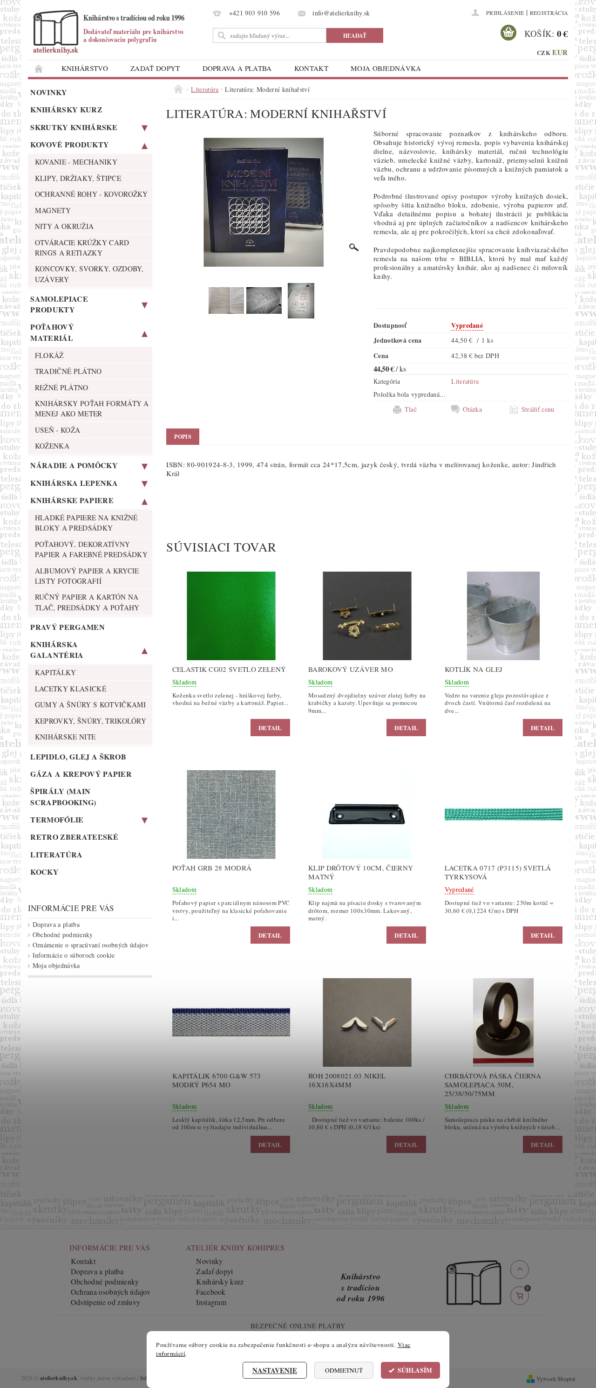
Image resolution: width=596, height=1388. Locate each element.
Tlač (411, 409)
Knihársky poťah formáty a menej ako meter (92, 408)
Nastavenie (274, 1370)
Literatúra (56, 854)
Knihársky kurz (66, 109)
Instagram (211, 1302)
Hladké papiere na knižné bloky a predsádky (86, 522)
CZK (543, 52)
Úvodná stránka (39, 68)
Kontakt (311, 68)
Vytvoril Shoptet (555, 1378)
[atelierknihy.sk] (119, 31)
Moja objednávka (386, 68)
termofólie (56, 819)
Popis (182, 437)
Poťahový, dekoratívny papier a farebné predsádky (91, 549)
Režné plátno (61, 387)
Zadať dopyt (155, 68)
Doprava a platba (237, 68)
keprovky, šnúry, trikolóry (90, 720)
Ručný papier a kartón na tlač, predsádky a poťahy (87, 602)
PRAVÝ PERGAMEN (67, 626)
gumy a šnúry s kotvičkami (90, 704)
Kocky (44, 871)
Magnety (53, 210)
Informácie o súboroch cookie (74, 955)
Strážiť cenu (538, 409)
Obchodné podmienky (63, 934)
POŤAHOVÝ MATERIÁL (52, 332)
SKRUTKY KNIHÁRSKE (73, 127)
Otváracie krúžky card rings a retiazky (82, 247)
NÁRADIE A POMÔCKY (73, 465)
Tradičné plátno (68, 371)
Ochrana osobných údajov (110, 1292)
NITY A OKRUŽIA (64, 226)
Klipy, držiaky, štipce (78, 178)
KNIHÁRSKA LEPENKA (73, 482)
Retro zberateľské (74, 836)
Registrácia (549, 12)
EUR (560, 52)
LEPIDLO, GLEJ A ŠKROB (78, 756)
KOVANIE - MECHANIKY (76, 161)
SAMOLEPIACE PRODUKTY (59, 304)
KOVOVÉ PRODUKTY (69, 144)
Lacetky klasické (70, 688)
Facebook (211, 1292)
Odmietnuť (344, 1370)
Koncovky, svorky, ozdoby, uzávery (89, 273)
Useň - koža (58, 430)
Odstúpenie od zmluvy (105, 1302)
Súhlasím (415, 1370)
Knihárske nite (65, 736)
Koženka (52, 445)
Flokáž (49, 355)
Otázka (472, 409)
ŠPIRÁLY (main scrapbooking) (63, 796)
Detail (270, 727)
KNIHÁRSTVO (84, 68)
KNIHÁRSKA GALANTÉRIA (56, 649)
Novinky (48, 92)
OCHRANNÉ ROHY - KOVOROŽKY (91, 194)
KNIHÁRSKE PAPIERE (71, 500)
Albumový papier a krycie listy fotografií (87, 576)
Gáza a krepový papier (81, 773)
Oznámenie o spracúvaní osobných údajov (91, 944)
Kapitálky (55, 672)
